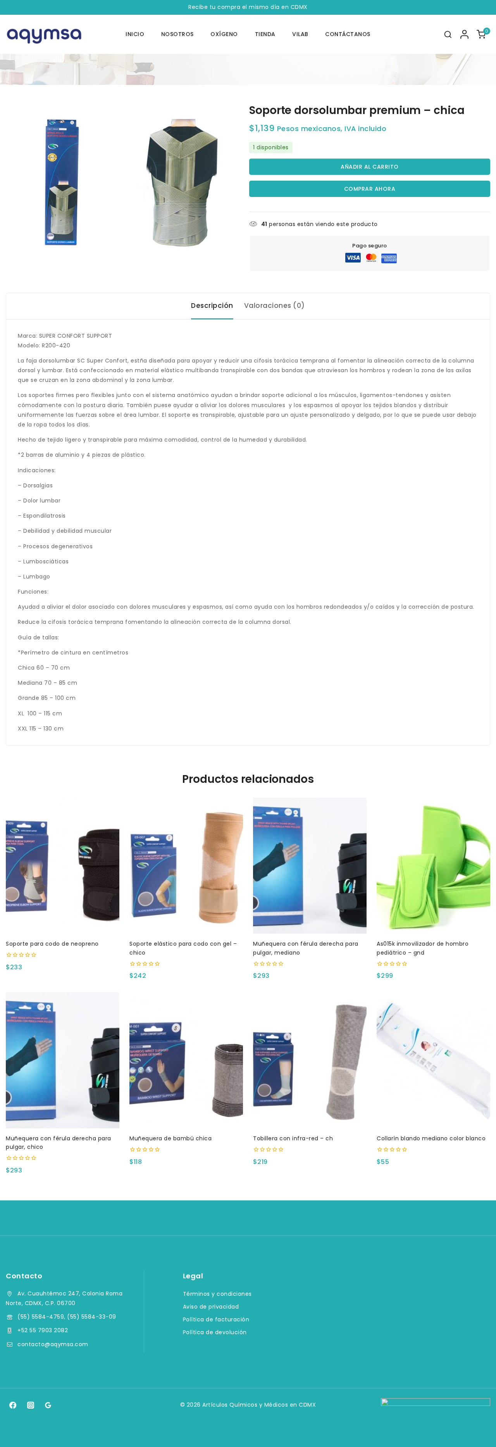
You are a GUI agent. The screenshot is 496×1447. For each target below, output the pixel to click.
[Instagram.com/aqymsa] (30, 1405)
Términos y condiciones (217, 1294)
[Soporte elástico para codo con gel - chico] (186, 866)
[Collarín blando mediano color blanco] (433, 1060)
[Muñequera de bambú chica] (186, 1060)
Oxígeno (224, 34)
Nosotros (177, 34)
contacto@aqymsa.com (52, 1344)
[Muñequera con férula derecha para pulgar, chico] (62, 1060)
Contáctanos (347, 34)
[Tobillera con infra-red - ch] (310, 1060)
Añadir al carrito (370, 167)
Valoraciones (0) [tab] (274, 305)
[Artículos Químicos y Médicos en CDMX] (44, 34)
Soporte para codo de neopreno (52, 944)
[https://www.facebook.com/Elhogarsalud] (13, 1405)
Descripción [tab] (212, 305)
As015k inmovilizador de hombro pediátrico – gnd (422, 948)
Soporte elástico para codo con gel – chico (183, 948)
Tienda (265, 34)
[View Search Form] (448, 34)
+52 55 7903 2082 (42, 1330)
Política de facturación (216, 1319)
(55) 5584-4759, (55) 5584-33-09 (66, 1317)
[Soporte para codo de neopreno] (62, 866)
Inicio (135, 34)
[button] (62, 920)
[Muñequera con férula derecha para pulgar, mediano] (310, 866)
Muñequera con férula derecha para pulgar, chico (58, 1142)
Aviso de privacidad (211, 1307)
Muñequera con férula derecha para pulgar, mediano (305, 948)
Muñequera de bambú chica (170, 1138)
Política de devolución (215, 1332)
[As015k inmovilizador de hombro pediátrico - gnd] (433, 866)
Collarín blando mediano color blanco (431, 1138)
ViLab (300, 34)
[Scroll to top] (475, 1430)
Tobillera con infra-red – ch (293, 1138)
